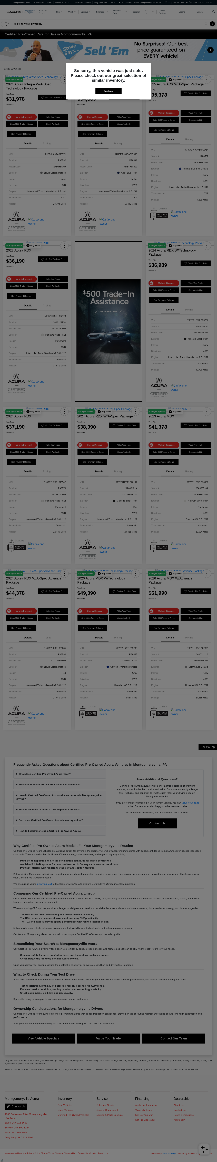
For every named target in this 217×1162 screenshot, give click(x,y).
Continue (108, 91)
